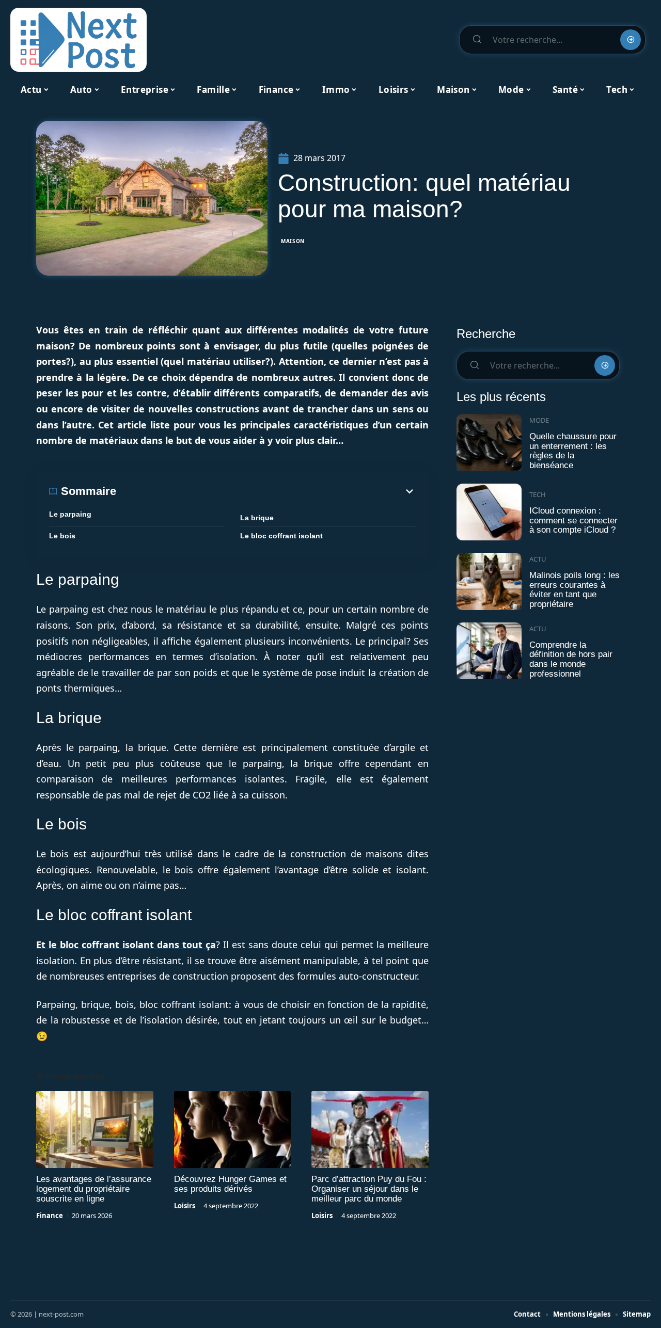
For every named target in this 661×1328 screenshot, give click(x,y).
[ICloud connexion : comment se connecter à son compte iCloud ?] (489, 512)
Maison (293, 241)
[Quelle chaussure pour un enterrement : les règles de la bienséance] (489, 442)
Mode (539, 420)
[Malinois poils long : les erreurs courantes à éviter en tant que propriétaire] (489, 581)
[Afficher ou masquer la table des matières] (266, 491)
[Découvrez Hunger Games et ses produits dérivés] (232, 1130)
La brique (257, 518)
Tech (537, 494)
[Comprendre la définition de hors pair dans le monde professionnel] (489, 651)
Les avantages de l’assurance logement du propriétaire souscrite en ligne (93, 1189)
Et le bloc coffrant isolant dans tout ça (126, 944)
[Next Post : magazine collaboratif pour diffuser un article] (78, 40)
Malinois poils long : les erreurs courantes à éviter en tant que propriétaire (574, 589)
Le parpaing (70, 514)
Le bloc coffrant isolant (281, 536)
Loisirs (184, 1205)
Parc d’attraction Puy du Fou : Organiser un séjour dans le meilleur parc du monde (369, 1189)
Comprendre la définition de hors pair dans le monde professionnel (570, 659)
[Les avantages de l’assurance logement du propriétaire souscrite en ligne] (94, 1130)
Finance (49, 1215)
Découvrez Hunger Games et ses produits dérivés (230, 1184)
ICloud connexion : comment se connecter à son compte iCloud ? (573, 520)
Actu (537, 559)
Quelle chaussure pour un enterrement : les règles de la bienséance (573, 450)
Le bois (62, 536)
